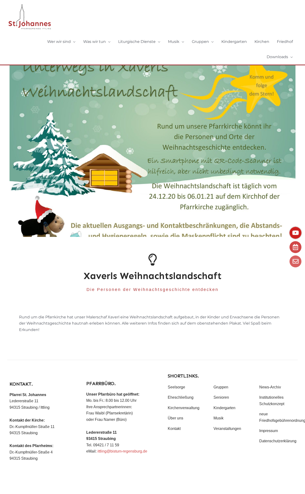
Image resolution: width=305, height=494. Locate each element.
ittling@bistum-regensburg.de (122, 451)
